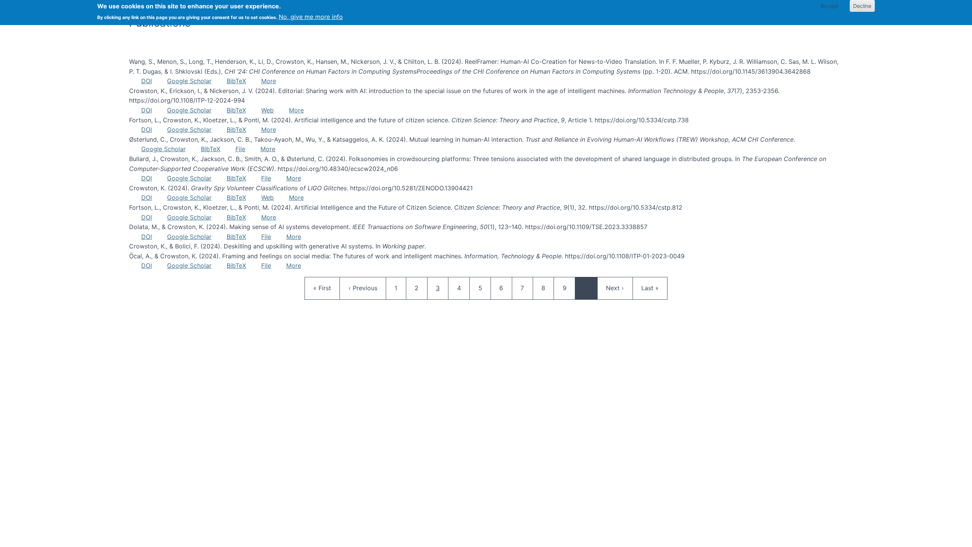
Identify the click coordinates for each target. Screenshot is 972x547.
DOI (146, 81)
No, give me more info (311, 17)
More (268, 81)
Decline (862, 6)
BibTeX (236, 81)
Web (267, 110)
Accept (829, 6)
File (240, 149)
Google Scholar (189, 81)
